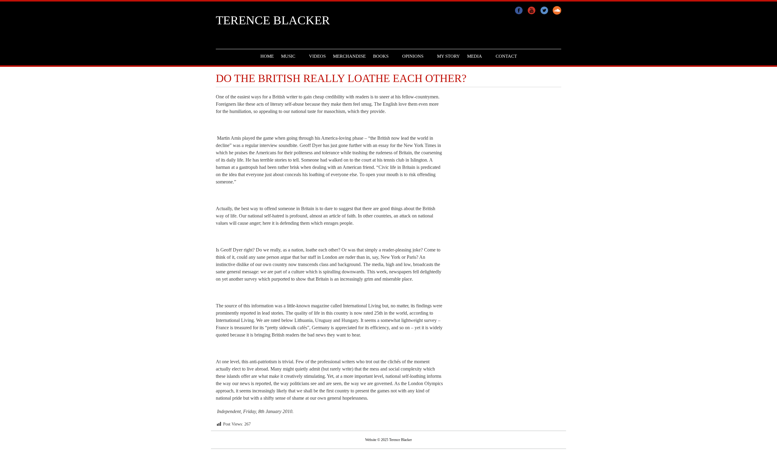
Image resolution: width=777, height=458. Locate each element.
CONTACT (506, 56)
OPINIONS (412, 56)
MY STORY (448, 56)
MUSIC (288, 56)
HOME (267, 56)
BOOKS (380, 56)
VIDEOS (317, 56)
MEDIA (474, 56)
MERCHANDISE (349, 56)
